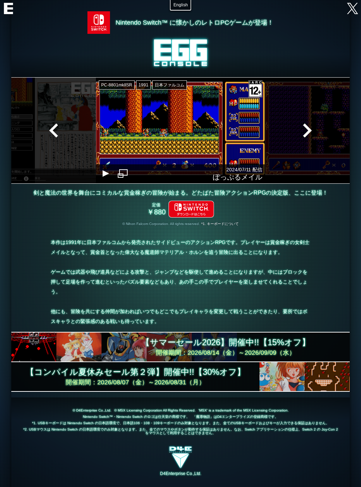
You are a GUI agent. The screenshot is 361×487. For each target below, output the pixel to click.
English (180, 4)
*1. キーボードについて (220, 224)
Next (307, 130)
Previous (53, 130)
